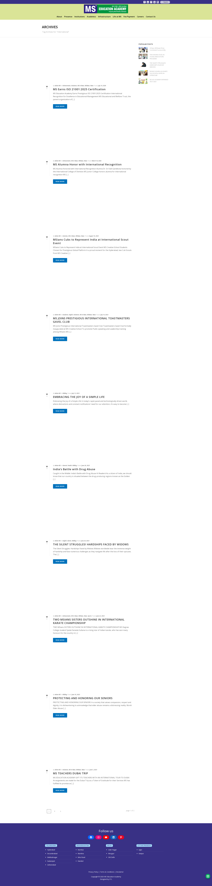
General (65, 465)
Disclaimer (120, 872)
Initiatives (74, 86)
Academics (91, 16)
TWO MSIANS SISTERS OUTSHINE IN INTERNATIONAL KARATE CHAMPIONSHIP (89, 621)
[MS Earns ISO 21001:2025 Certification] (88, 62)
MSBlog (65, 393)
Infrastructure (104, 16)
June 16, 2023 (76, 694)
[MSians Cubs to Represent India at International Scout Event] (88, 212)
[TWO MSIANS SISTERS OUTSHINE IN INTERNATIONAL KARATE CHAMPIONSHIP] (88, 592)
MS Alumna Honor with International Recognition (87, 164)
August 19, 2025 (94, 236)
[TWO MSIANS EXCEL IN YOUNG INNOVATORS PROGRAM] (143, 56)
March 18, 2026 (96, 161)
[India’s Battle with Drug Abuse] (88, 442)
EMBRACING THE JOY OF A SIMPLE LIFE (79, 397)
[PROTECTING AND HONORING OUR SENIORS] (88, 671)
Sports (90, 616)
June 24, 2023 (85, 541)
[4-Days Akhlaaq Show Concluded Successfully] (143, 49)
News (91, 86)
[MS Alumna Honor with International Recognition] (88, 137)
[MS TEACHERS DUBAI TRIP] (88, 746)
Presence (68, 16)
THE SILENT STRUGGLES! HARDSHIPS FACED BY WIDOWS (91, 544)
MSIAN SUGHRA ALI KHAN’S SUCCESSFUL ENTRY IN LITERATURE (159, 73)
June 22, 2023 (100, 616)
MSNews (87, 86)
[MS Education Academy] (106, 9)
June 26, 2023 (86, 465)
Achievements (67, 86)
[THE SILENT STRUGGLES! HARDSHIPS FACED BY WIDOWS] (88, 517)
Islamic (69, 541)
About (59, 16)
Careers (140, 16)
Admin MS (58, 86)
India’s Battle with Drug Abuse (74, 469)
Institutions (80, 16)
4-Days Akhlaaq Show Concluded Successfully (158, 49)
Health (70, 465)
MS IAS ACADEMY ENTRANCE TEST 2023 (159, 81)
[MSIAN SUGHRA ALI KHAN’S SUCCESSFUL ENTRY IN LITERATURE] (143, 73)
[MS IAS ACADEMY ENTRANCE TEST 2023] (143, 81)
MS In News (81, 86)
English (71, 315)
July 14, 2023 (104, 315)
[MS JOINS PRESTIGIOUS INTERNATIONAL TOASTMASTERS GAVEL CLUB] (88, 291)
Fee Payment (129, 16)
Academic (65, 315)
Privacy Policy (93, 872)
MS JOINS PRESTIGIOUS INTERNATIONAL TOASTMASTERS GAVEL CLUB (91, 319)
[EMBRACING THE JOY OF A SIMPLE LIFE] (88, 370)
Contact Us (150, 16)
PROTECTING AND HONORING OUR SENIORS (83, 698)
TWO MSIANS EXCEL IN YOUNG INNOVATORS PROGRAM (157, 57)
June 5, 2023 (93, 770)
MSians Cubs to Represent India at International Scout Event (91, 241)
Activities (65, 236)
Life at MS (117, 16)
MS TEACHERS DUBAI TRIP (70, 773)
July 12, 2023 (76, 393)
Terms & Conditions (107, 872)
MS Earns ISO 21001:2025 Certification (79, 89)
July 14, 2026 (102, 86)
